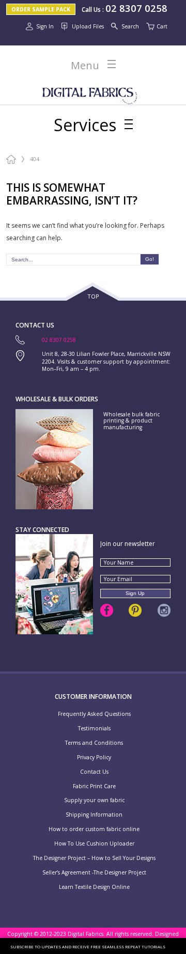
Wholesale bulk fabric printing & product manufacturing (131, 421)
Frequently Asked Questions (94, 714)
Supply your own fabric (94, 800)
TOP (93, 296)
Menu (85, 65)
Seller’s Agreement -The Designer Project (94, 872)
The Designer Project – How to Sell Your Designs (94, 858)
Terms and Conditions (94, 743)
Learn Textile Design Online (94, 887)
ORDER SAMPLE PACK (40, 9)
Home (11, 159)
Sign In (45, 26)
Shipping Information (94, 814)
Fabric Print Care (94, 786)
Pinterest (135, 610)
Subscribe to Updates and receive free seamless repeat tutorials (87, 946)
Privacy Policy (94, 757)
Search (130, 26)
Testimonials (94, 728)
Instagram (164, 610)
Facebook (106, 610)
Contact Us (94, 772)
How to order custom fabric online (94, 829)
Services (85, 125)
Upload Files (87, 26)
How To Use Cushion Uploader (94, 843)
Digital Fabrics (90, 93)
